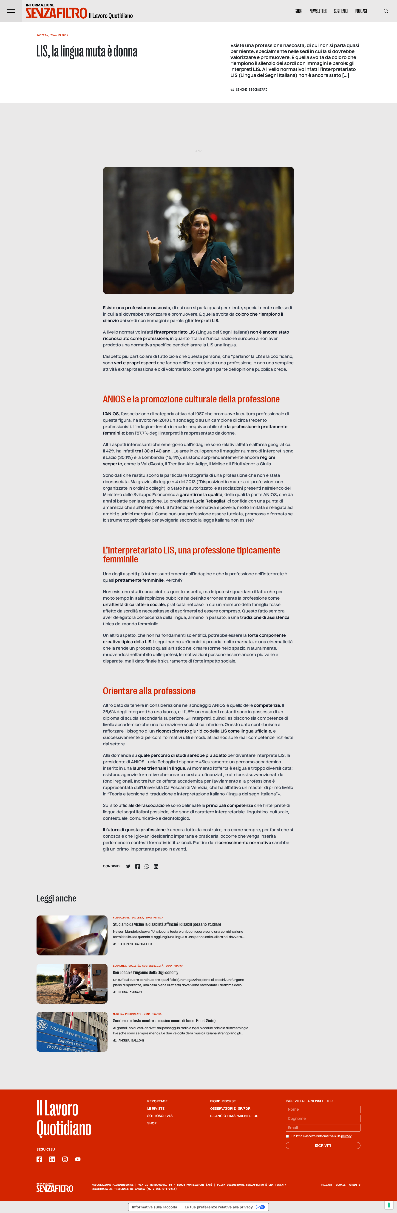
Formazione (121, 917)
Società (42, 35)
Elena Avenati (130, 992)
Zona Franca (59, 35)
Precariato (133, 1014)
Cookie (341, 1185)
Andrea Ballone (131, 1040)
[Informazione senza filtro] (55, 1187)
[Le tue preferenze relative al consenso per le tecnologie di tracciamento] (389, 1205)
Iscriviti (323, 1146)
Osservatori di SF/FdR (230, 1108)
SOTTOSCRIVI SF (161, 1116)
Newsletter (318, 11)
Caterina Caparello (135, 944)
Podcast (361, 11)
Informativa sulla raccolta (154, 1207)
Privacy (326, 1185)
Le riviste (155, 1108)
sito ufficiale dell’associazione (140, 806)
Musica (118, 1014)
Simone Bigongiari (251, 89)
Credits (354, 1185)
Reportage (157, 1101)
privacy (346, 1136)
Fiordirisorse (223, 1101)
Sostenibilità (152, 966)
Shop (298, 11)
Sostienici (341, 11)
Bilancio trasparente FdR (234, 1116)
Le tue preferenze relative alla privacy (219, 1207)
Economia (119, 966)
